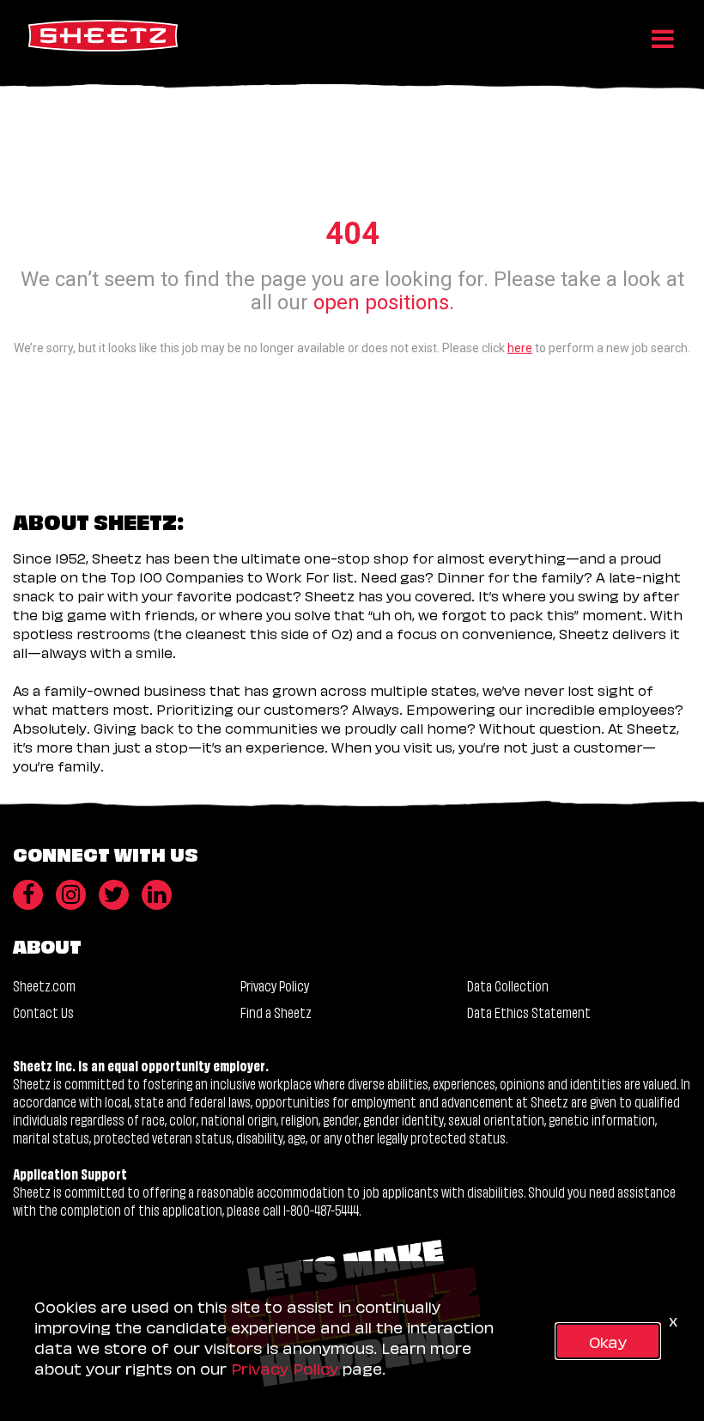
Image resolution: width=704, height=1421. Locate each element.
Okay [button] (608, 1340)
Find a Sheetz (276, 1012)
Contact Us (43, 1012)
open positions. (383, 302)
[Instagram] (71, 895)
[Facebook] (28, 895)
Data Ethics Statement (529, 1012)
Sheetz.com (44, 985)
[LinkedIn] (157, 895)
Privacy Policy (274, 985)
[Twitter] (114, 895)
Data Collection (508, 985)
